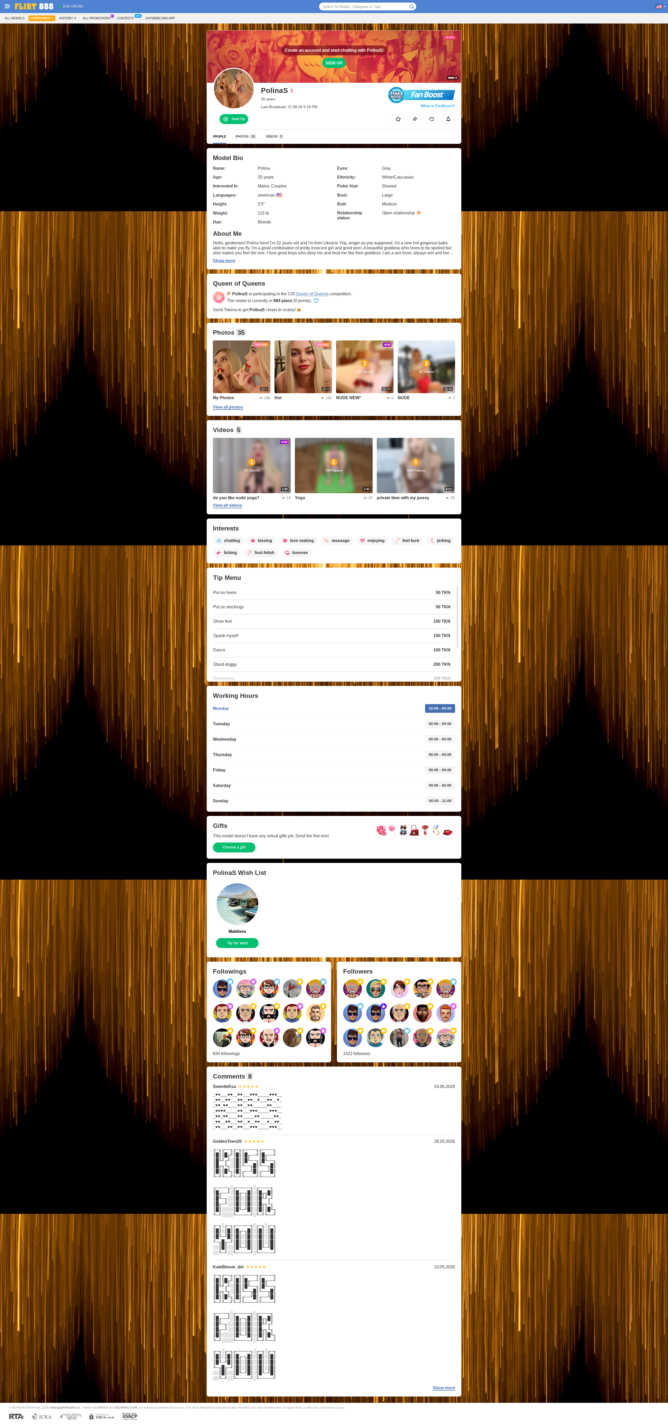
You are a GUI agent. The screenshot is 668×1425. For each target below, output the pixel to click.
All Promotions (96, 18)
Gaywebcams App (160, 18)
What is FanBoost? (438, 106)
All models (15, 18)
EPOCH (103, 1407)
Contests (125, 18)
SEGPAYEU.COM (126, 1407)
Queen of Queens (312, 294)
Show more (224, 260)
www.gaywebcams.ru (65, 1407)
